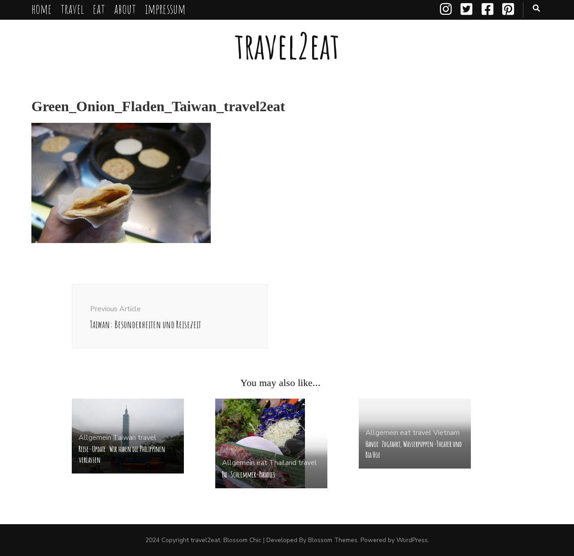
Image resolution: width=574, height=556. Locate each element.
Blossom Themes (332, 540)
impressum (165, 8)
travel (72, 8)
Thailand (282, 463)
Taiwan (124, 438)
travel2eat (287, 45)
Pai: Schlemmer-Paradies (248, 474)
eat (99, 8)
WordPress (412, 540)
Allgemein (94, 438)
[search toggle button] (536, 8)
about (125, 8)
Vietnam (446, 433)
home (41, 8)
